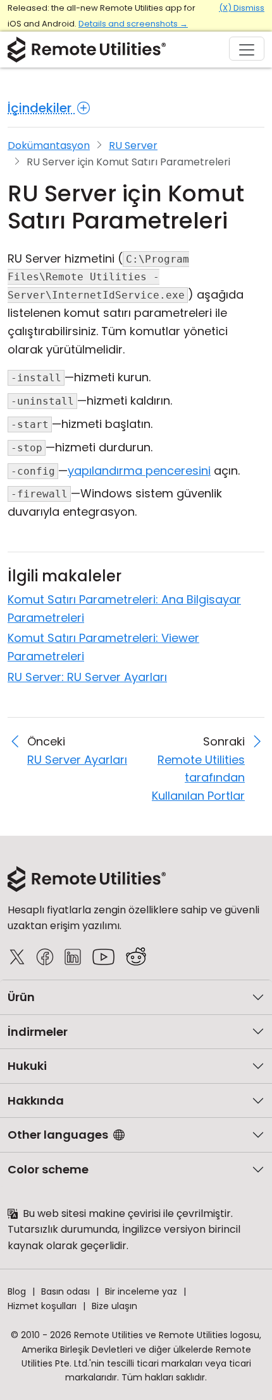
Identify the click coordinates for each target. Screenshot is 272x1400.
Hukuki (27, 1066)
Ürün (21, 997)
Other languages (58, 1134)
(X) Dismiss (241, 8)
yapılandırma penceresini (139, 470)
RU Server (133, 145)
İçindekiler (41, 108)
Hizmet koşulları (42, 1306)
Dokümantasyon (49, 145)
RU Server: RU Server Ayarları (87, 677)
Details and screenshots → (133, 24)
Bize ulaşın (114, 1306)
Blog (17, 1291)
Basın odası (65, 1291)
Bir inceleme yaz (141, 1291)
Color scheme (48, 1169)
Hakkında (36, 1100)
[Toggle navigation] (246, 49)
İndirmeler (38, 1032)
